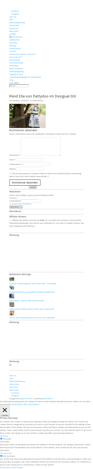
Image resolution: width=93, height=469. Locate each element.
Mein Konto (14, 31)
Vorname (12, 198)
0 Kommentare (37, 100)
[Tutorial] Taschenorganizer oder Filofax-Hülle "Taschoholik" (33, 283)
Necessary (7, 439)
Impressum (13, 28)
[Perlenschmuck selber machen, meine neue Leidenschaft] (11, 306)
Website (12, 169)
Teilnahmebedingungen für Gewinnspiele (25, 77)
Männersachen (15, 48)
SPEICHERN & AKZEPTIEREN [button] (11, 467)
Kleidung (12, 45)
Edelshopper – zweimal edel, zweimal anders (26, 300)
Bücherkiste (14, 65)
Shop (11, 80)
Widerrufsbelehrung (17, 22)
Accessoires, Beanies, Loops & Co (22, 54)
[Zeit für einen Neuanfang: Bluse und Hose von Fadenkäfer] (11, 315)
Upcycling (13, 43)
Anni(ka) (16, 100)
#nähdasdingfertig (16, 71)
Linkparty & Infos (16, 74)
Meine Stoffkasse (16, 68)
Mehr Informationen (31, 404)
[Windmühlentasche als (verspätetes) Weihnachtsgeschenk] (11, 289)
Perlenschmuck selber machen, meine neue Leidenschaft (31, 309)
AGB (11, 19)
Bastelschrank (14, 60)
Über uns (12, 17)
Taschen (12, 51)
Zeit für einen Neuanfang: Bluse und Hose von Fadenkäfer (32, 317)
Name (12, 160)
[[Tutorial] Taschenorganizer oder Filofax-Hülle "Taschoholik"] (11, 281)
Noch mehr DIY (15, 57)
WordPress (48, 398)
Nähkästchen (14, 40)
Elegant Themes (25, 398)
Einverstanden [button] (17, 404)
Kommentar (14, 155)
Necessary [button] (4, 436)
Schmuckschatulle (16, 63)
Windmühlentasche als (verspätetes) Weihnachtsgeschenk (32, 292)
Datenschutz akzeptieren (22, 204)
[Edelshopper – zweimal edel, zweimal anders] (11, 298)
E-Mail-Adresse (16, 164)
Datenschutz (14, 25)
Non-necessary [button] (6, 453)
